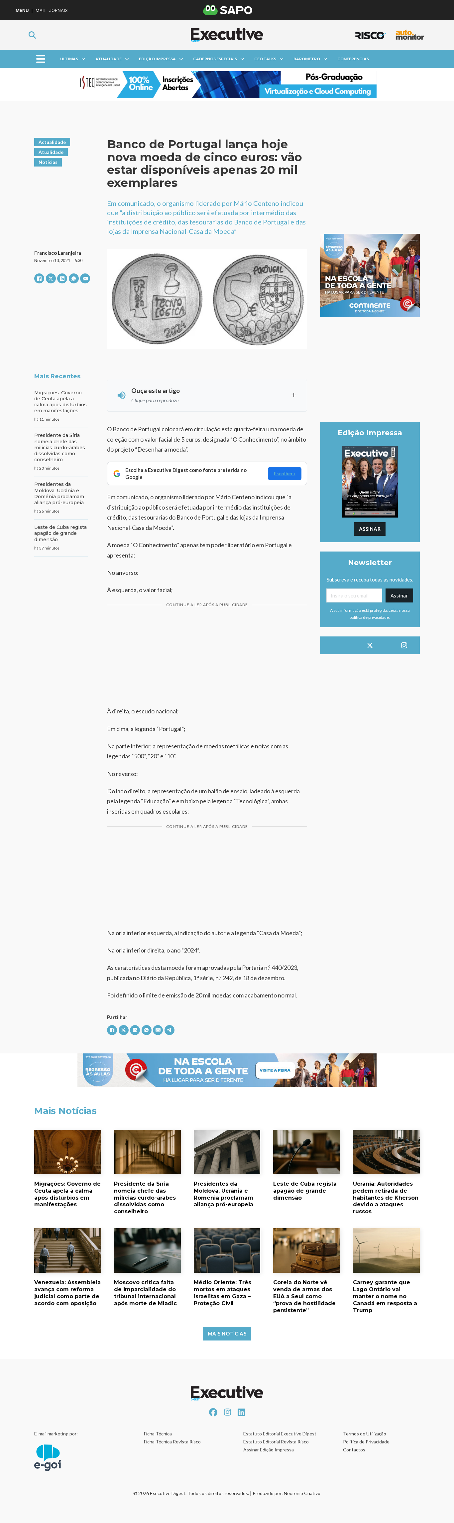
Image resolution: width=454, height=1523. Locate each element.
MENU (22, 10)
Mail (41, 10)
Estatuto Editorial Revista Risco (276, 1441)
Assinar (370, 529)
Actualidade (52, 142)
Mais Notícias (227, 1333)
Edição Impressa (157, 58)
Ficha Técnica (158, 1433)
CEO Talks (265, 58)
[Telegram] (169, 1030)
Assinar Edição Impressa (268, 1449)
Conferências (353, 58)
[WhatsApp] (74, 278)
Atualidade (108, 58)
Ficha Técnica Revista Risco (172, 1441)
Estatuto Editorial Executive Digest (279, 1433)
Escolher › (284, 473)
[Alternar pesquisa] (32, 35)
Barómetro (306, 58)
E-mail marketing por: (56, 1433)
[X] (51, 278)
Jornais (58, 10)
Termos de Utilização (364, 1433)
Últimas (69, 58)
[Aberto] (40, 59)
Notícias (48, 162)
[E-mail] (85, 278)
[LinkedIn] (62, 278)
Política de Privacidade (366, 1441)
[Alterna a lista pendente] (83, 59)
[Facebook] (39, 278)
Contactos (354, 1449)
